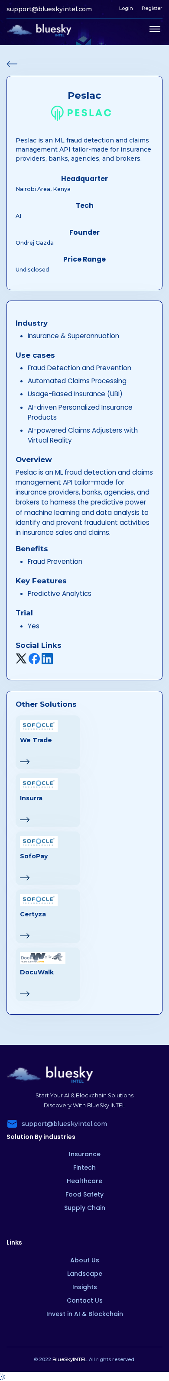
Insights (84, 1287)
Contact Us (85, 1300)
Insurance (85, 1154)
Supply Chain (84, 1207)
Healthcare (84, 1181)
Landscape (84, 1273)
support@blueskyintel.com (49, 9)
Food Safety (84, 1194)
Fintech (84, 1167)
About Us (84, 1260)
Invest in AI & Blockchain (84, 1314)
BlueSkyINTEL (69, 1359)
